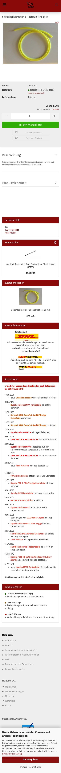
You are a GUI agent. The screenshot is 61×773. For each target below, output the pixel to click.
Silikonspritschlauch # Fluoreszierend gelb (30, 310)
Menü (4, 4)
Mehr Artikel (10, 233)
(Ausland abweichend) (36, 93)
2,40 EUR (30, 316)
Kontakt (8, 645)
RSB (57, 22)
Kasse (8, 705)
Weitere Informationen (30, 767)
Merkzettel (10, 696)
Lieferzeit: (7, 90)
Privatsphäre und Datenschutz (19, 664)
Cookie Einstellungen (15, 669)
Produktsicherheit (14, 183)
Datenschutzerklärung (12, 754)
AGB (7, 659)
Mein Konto (10, 687)
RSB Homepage (12, 230)
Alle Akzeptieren (30, 759)
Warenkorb (10, 701)
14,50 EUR (30, 273)
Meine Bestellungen (14, 691)
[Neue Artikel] (55, 242)
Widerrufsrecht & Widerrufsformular (22, 655)
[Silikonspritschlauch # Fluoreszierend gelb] (30, 43)
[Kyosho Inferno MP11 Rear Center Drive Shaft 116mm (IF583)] (30, 253)
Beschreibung (11, 155)
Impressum (10, 640)
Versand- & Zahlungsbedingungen (21, 650)
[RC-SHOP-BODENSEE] (30, 6)
